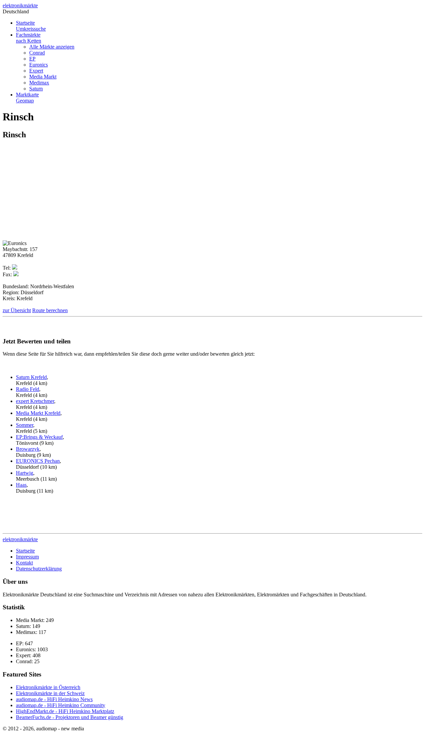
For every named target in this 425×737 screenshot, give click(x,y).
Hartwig (24, 473)
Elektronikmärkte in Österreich (48, 687)
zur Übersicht (17, 310)
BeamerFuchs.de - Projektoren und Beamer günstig (69, 717)
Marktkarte (27, 97)
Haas (21, 485)
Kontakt (24, 562)
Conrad (37, 53)
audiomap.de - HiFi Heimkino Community (60, 705)
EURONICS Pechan (38, 461)
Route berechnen (50, 310)
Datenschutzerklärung (39, 568)
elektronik (20, 5)
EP (32, 58)
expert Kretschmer (35, 401)
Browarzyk (28, 449)
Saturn (36, 88)
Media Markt (42, 76)
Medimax (39, 82)
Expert (36, 70)
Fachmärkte (28, 38)
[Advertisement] (58, 192)
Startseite (31, 26)
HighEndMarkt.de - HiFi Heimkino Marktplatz (65, 711)
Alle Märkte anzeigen (51, 47)
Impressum (27, 556)
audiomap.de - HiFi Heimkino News (54, 699)
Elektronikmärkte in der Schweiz (50, 693)
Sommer (24, 425)
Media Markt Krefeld (38, 413)
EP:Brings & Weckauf (39, 437)
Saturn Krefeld (31, 377)
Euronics (38, 64)
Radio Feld (27, 389)
